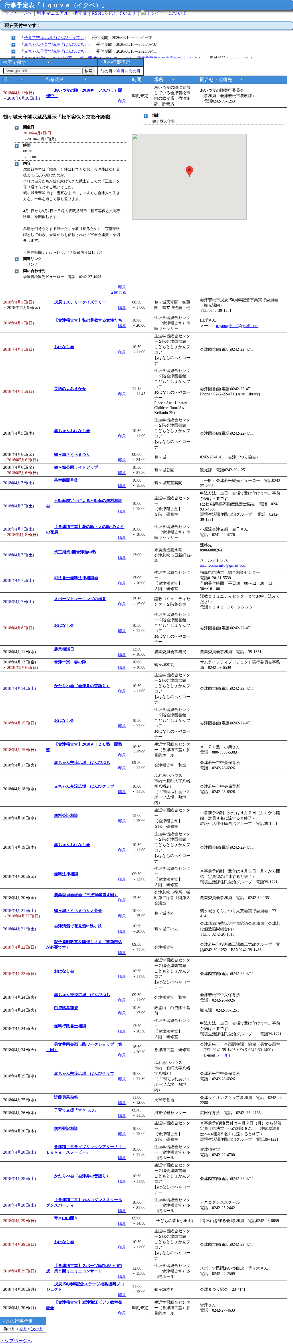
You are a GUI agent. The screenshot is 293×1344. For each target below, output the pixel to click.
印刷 (122, 101)
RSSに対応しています (114, 13)
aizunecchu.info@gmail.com (223, 565)
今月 (120, 71)
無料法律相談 (66, 874)
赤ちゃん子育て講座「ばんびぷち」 (56, 44)
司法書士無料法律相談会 (76, 578)
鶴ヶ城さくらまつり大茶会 (78, 910)
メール (222, 1055)
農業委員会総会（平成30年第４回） (86, 894)
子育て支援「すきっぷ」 (76, 1110)
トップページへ (16, 13)
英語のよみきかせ (70, 388)
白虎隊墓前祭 (66, 1007)
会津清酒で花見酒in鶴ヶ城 (78, 926)
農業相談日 (64, 649)
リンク (32, 264)
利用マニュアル (53, 13)
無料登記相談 (66, 1128)
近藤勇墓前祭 (66, 1097)
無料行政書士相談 (70, 1026)
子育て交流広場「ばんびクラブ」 (54, 37)
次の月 (134, 71)
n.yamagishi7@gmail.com (237, 325)
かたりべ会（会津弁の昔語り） (82, 685)
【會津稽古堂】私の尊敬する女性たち (88, 320)
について (178, 13)
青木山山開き (66, 1218)
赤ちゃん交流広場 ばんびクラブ (84, 786)
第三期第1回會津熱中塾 (75, 552)
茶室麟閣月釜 (66, 480)
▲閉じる (118, 292)
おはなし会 (64, 346)
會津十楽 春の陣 (70, 662)
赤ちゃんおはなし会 (72, 430)
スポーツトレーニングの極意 (80, 598)
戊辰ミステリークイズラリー (80, 302)
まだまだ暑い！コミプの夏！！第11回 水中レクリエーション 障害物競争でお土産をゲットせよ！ (112, 58)
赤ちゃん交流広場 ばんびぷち (82, 762)
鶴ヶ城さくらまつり (72, 454)
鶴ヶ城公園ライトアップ (76, 467)
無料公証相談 (66, 815)
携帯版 (80, 13)
